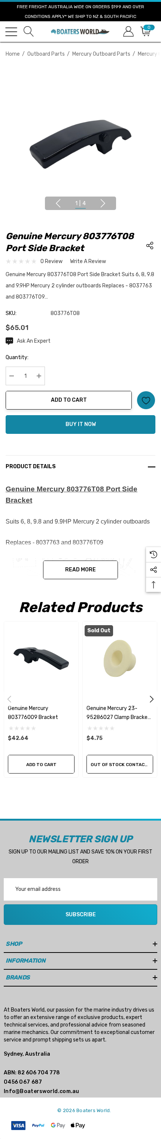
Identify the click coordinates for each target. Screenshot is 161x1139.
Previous (58, 203)
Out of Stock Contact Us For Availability (122, 764)
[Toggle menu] (11, 32)
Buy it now (81, 424)
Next (102, 203)
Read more (80, 570)
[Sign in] (128, 32)
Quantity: (17, 357)
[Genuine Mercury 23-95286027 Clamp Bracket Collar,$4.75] (120, 658)
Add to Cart (69, 400)
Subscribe (81, 914)
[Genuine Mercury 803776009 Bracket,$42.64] (41, 658)
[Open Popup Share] (149, 245)
